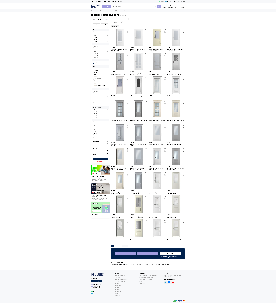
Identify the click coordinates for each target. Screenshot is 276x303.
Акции (92, 1)
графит (102, 80)
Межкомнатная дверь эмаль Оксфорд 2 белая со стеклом (175, 97)
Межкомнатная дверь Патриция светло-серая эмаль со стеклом (118, 73)
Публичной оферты (171, 257)
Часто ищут (112, 10)
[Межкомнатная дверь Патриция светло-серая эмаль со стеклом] (119, 61)
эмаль (101, 103)
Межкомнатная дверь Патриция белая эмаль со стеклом (176, 50)
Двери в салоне (118, 295)
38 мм (101, 115)
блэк (102, 74)
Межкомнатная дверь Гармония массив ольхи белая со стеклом (174, 73)
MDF (101, 95)
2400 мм (101, 55)
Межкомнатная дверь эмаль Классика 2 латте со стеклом (175, 192)
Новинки (117, 289)
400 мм (101, 32)
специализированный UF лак (101, 100)
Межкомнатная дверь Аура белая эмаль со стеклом (137, 73)
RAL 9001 (101, 70)
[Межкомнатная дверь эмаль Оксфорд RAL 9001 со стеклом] (157, 108)
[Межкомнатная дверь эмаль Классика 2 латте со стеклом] (176, 180)
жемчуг (101, 82)
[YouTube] (172, 282)
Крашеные (118, 10)
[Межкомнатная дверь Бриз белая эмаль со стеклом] (138, 37)
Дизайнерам (114, 1)
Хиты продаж (118, 291)
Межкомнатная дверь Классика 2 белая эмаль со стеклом (156, 145)
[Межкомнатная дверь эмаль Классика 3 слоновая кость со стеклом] (138, 228)
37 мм (101, 113)
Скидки (117, 293)
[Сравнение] (127, 32)
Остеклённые (120, 19)
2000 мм (101, 48)
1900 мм (101, 46)
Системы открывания (120, 281)
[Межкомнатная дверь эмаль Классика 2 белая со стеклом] (157, 180)
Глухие (113, 19)
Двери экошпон (114, 264)
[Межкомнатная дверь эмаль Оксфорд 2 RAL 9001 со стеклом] (176, 108)
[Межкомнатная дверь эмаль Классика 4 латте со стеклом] (176, 228)
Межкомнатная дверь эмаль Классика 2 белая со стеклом (157, 192)
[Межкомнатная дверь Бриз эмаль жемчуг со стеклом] (157, 37)
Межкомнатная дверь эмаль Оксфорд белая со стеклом (157, 97)
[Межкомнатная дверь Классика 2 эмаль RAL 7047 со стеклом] (138, 156)
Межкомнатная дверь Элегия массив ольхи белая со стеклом (119, 97)
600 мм (101, 35)
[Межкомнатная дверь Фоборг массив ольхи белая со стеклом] (138, 85)
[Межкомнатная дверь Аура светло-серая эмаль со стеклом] (157, 61)
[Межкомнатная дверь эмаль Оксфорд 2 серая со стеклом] (138, 108)
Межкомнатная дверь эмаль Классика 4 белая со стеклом (157, 240)
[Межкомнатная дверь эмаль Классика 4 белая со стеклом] (157, 228)
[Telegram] (165, 282)
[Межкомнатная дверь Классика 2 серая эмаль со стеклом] (176, 132)
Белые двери (148, 264)
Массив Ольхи (101, 135)
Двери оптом (118, 285)
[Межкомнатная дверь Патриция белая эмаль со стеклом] (176, 37)
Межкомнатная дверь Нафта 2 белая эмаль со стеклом (157, 169)
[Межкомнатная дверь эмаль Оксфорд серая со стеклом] (119, 108)
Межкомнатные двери (104, 10)
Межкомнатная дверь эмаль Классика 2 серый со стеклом (119, 216)
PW (101, 131)
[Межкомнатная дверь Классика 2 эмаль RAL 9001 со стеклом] (119, 156)
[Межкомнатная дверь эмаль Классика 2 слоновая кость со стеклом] (138, 204)
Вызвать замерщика (170, 253)
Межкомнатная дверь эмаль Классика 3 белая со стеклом (157, 216)
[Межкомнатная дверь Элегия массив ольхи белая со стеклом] (119, 85)
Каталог (97, 10)
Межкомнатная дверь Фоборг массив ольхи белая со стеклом (138, 97)
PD (101, 125)
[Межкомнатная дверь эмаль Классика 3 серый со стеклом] (119, 228)
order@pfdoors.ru (97, 284)
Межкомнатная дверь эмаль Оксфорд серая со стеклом (119, 121)
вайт (102, 76)
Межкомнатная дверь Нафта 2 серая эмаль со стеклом (175, 169)
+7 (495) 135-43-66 (178, 1)
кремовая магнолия (102, 85)
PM (101, 124)
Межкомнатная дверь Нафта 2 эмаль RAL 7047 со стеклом (138, 192)
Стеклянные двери (156, 264)
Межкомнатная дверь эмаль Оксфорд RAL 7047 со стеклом (119, 145)
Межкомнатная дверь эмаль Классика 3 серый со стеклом (119, 240)
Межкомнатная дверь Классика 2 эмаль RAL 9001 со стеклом (118, 169)
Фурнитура (117, 277)
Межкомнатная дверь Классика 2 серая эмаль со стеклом (174, 145)
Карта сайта (103, 300)
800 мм (101, 39)
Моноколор (101, 137)
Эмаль (101, 133)
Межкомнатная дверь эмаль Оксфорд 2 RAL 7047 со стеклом (138, 145)
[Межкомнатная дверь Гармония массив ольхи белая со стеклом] (176, 61)
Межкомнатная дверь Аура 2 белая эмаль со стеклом (119, 50)
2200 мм (101, 51)
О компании (166, 273)
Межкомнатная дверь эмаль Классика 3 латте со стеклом (175, 216)
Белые (126, 19)
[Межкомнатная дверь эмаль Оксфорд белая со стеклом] (157, 85)
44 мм (101, 111)
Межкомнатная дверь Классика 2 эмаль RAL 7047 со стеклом (137, 169)
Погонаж (117, 283)
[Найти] (159, 6)
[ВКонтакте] (169, 282)
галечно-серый (101, 78)
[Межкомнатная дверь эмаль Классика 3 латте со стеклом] (176, 204)
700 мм (101, 37)
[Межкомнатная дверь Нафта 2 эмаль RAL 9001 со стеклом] (119, 180)
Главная (92, 10)
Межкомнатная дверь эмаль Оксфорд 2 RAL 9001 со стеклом (175, 121)
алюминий (101, 91)
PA (101, 127)
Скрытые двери (140, 264)
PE (101, 129)
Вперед (124, 245)
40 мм (101, 117)
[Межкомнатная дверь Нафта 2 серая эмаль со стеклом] (176, 156)
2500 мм (101, 57)
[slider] (92, 27)
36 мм (101, 109)
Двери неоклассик (165, 264)
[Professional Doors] (96, 6)
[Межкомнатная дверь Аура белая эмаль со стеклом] (138, 61)
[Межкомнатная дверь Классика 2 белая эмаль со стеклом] (157, 132)
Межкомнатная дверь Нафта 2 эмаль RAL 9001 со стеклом (119, 192)
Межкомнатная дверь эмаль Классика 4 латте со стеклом (175, 240)
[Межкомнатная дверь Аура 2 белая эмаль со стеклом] (119, 37)
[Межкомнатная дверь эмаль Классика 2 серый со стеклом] (119, 204)
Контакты (120, 1)
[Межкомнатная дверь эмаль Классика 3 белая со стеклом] (157, 204)
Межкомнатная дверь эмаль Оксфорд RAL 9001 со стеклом (157, 121)
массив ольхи (101, 105)
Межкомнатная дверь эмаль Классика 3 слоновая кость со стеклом (138, 240)
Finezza (101, 138)
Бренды (117, 287)
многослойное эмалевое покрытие (101, 97)
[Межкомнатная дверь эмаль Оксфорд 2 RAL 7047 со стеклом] (138, 132)
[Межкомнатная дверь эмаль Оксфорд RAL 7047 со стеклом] (119, 132)
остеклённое (114, 26)
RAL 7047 (101, 68)
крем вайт (102, 83)
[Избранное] (127, 30)
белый (101, 72)
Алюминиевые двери (124, 264)
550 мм (101, 34)
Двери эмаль (133, 264)
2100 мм (101, 50)
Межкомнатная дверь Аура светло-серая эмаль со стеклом (156, 73)
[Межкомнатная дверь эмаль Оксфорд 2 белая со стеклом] (176, 85)
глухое (101, 62)
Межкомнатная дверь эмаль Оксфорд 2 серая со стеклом (138, 121)
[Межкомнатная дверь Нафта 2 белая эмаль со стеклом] (157, 156)
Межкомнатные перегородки (121, 279)
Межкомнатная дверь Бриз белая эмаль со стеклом (137, 50)
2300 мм (101, 53)
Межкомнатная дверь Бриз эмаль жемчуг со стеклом (156, 50)
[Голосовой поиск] (155, 6)
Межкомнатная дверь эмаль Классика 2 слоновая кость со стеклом (138, 216)
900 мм (101, 41)
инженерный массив (101, 93)
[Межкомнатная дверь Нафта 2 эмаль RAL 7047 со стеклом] (138, 180)
